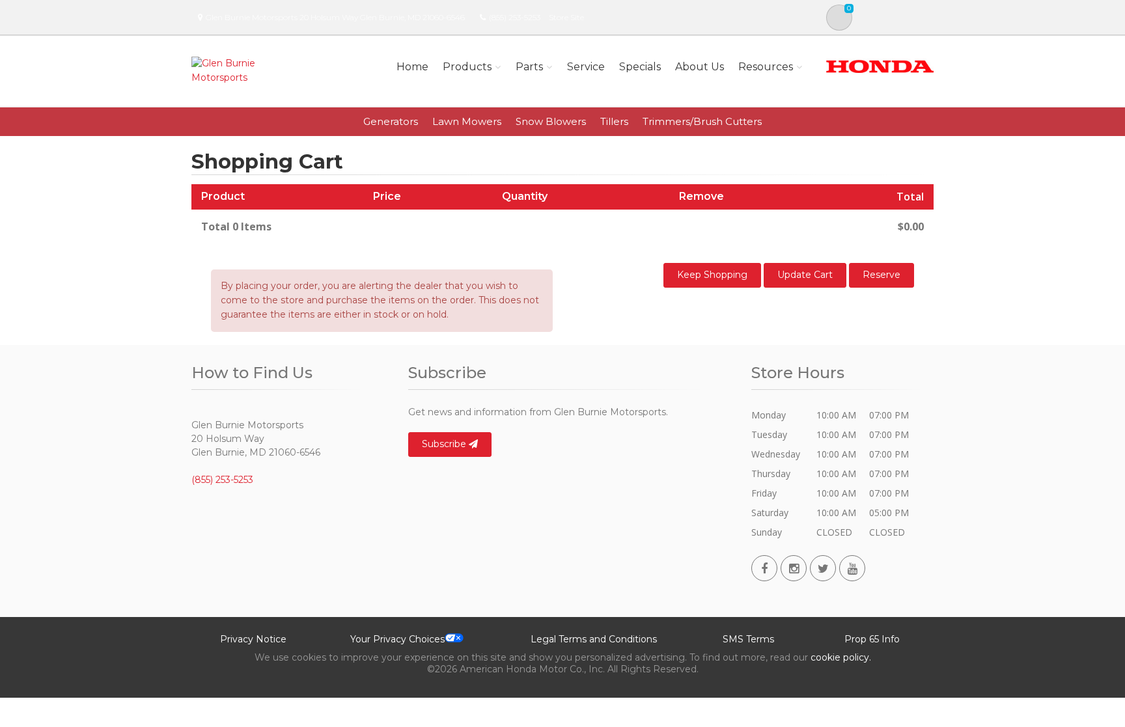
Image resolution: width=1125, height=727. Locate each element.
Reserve (881, 275)
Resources (765, 67)
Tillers (614, 121)
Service (586, 67)
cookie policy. (841, 657)
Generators (390, 121)
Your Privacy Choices (397, 639)
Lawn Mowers (466, 121)
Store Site (566, 17)
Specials (640, 67)
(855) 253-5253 (514, 17)
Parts (529, 67)
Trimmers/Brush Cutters (702, 121)
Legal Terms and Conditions (594, 639)
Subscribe (445, 444)
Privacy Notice (253, 639)
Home (412, 67)
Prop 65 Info (872, 639)
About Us (699, 67)
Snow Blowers (551, 121)
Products (467, 67)
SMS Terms (748, 639)
